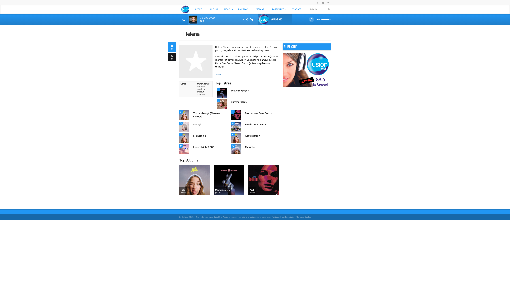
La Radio (243, 9)
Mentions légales (303, 217)
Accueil (199, 9)
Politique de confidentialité (282, 217)
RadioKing (218, 217)
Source (218, 74)
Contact (296, 9)
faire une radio (247, 217)
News (227, 9)
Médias (260, 9)
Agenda (214, 9)
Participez (278, 9)
